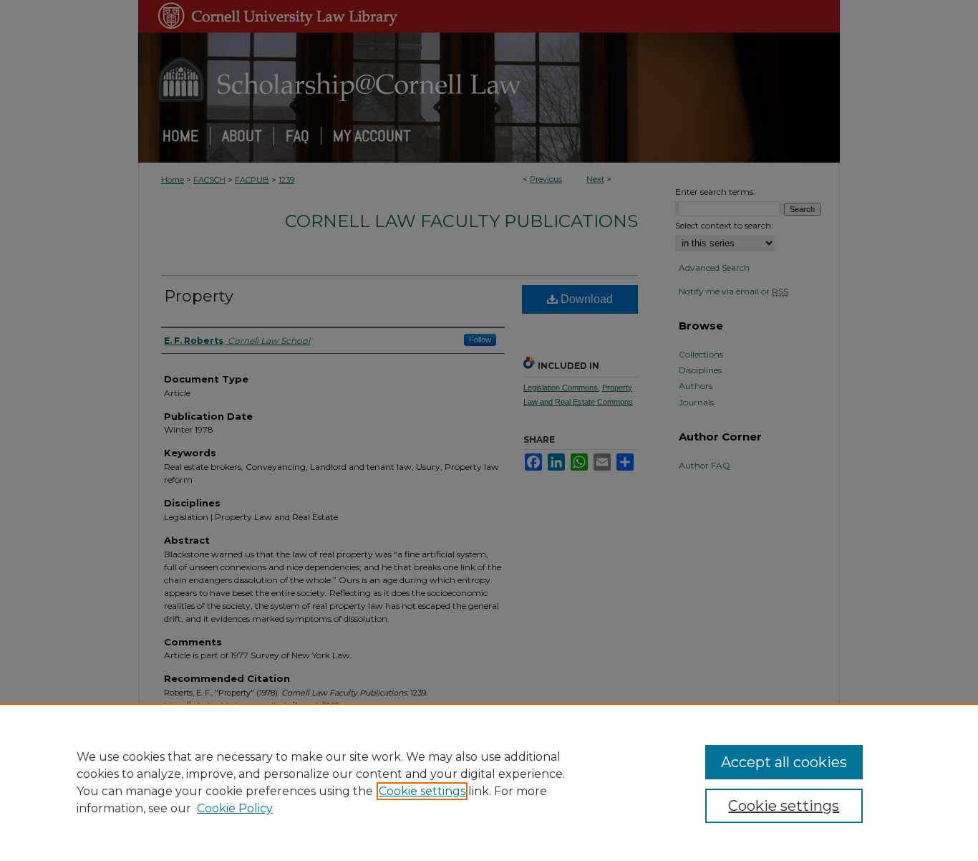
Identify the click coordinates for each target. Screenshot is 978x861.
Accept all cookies (784, 762)
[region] (489, 782)
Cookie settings (422, 791)
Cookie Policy (235, 808)
